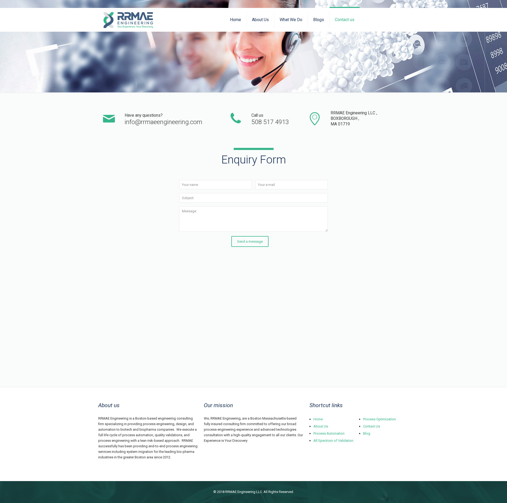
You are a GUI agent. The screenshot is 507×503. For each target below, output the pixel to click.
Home (318, 419)
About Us (320, 426)
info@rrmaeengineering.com (163, 122)
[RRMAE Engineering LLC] (128, 20)
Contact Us (371, 426)
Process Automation (329, 433)
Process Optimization (379, 419)
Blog (366, 433)
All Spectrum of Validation (333, 441)
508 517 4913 (270, 122)
